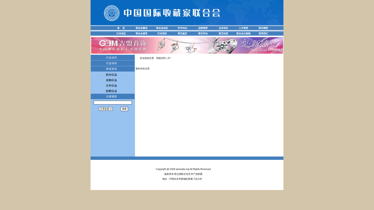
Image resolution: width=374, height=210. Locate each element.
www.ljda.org (182, 169)
